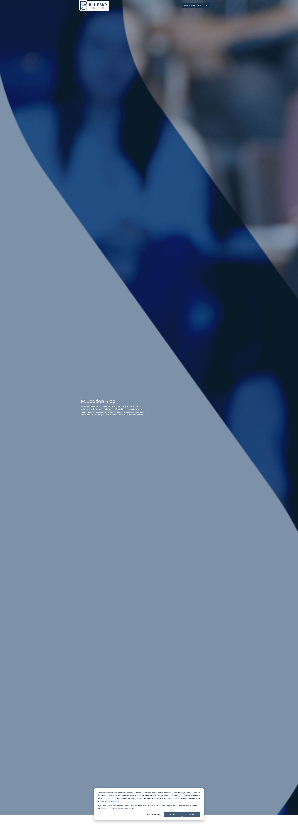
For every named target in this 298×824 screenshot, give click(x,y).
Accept (172, 814)
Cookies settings (154, 814)
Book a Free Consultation (195, 5)
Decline (191, 814)
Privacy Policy (113, 801)
